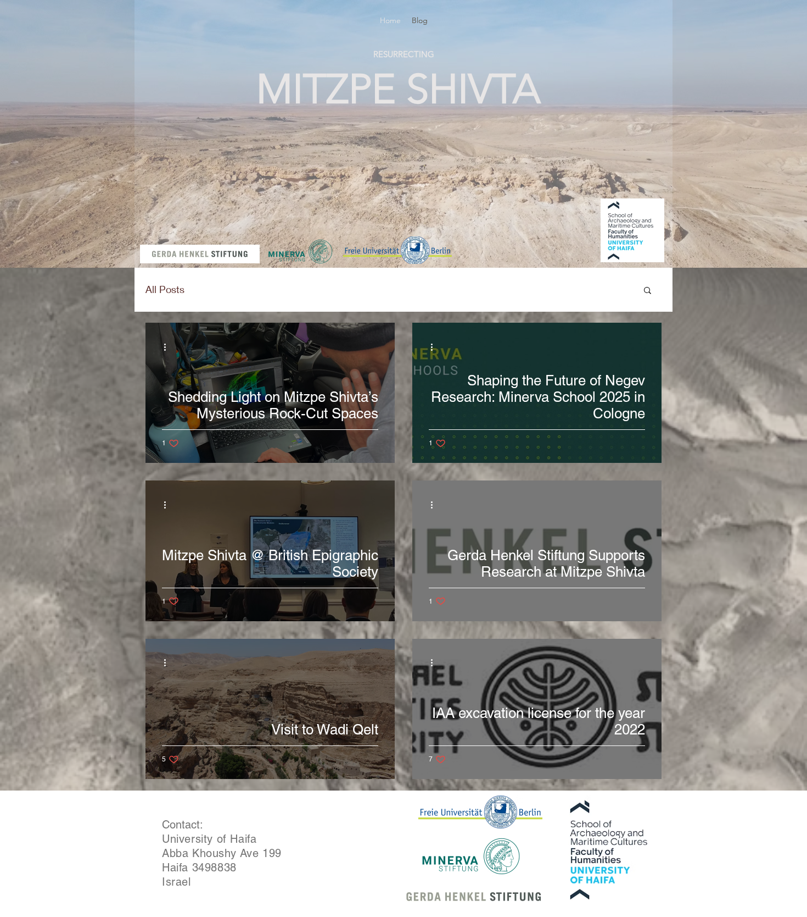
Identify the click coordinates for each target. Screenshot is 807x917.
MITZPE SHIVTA (398, 89)
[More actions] (168, 346)
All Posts (164, 289)
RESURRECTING (403, 54)
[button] (647, 291)
